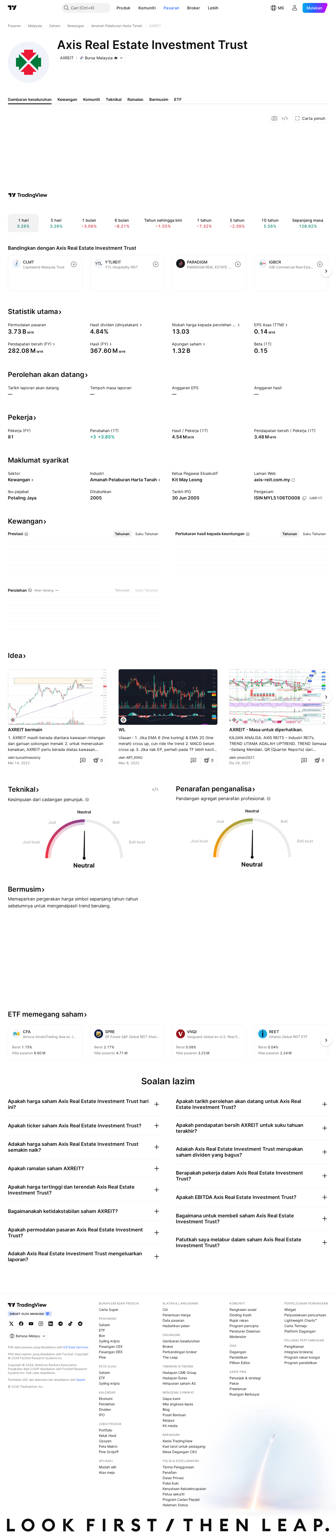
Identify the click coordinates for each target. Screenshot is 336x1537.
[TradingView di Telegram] (60, 1323)
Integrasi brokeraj (298, 1352)
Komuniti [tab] (91, 99)
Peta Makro (108, 1446)
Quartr (80, 1380)
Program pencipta (244, 1326)
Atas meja (107, 1472)
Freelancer (237, 1389)
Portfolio (105, 1430)
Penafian (170, 1472)
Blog (166, 1409)
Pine (102, 1357)
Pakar (234, 1383)
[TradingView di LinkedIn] (50, 1323)
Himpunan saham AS (179, 1383)
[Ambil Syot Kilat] (274, 118)
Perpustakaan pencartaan (305, 1315)
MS (281, 7)
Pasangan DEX (110, 1352)
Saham (104, 1325)
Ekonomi (105, 1399)
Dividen (105, 1409)
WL (122, 729)
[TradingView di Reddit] (80, 1323)
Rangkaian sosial (242, 1309)
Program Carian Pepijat (181, 1499)
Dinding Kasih (240, 1315)
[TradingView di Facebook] (21, 1323)
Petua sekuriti (173, 1494)
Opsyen (105, 1441)
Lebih (213, 7)
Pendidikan (238, 1357)
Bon (102, 1336)
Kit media (170, 1426)
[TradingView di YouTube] (31, 1323)
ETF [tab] (178, 99)
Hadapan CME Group (180, 1372)
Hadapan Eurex (175, 1378)
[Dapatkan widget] (285, 118)
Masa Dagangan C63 (180, 1452)
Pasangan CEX (110, 1346)
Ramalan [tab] (135, 99)
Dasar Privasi (173, 1478)
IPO (102, 1415)
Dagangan (237, 1352)
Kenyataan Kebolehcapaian (184, 1489)
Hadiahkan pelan (176, 1326)
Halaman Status (175, 1505)
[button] (134, 8)
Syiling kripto (109, 1341)
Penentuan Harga (177, 1315)
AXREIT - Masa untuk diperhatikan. (266, 729)
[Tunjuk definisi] (49, 325)
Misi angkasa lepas (178, 1404)
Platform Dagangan (300, 1331)
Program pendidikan (300, 1363)
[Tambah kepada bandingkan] (74, 264)
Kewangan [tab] (67, 99)
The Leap (170, 1357)
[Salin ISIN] (304, 498)
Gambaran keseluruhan (181, 1341)
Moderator (237, 1337)
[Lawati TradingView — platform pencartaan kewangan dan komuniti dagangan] (28, 195)
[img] (116, 58)
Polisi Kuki (171, 1483)
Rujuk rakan (238, 1320)
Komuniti (147, 7)
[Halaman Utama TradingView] (12, 7)
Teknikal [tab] (114, 99)
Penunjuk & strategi (245, 1378)
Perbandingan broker (180, 1352)
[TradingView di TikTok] (70, 1323)
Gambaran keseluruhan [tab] (30, 99)
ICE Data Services (75, 1347)
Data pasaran (173, 1320)
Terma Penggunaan (178, 1467)
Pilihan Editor (239, 1363)
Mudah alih (107, 1467)
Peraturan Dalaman (244, 1331)
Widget (290, 1309)
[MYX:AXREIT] (13, 720)
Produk (124, 7)
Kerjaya (168, 1420)
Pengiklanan (294, 1346)
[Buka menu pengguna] (295, 8)
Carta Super (108, 1309)
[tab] (122, 533)
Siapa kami (171, 1399)
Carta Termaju (295, 1326)
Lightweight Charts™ (300, 1320)
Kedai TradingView (177, 1441)
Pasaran (171, 7)
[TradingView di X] (11, 1323)
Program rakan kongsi (302, 1357)
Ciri (165, 1309)
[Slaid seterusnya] (326, 697)
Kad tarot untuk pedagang (184, 1446)
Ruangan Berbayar (244, 1394)
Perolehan (107, 1404)
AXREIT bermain (25, 729)
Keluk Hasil (107, 1435)
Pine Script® (109, 1452)
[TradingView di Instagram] (40, 1323)
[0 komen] (83, 760)
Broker (193, 7)
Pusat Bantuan (174, 1415)
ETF (102, 1330)
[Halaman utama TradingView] (27, 1305)
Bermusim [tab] (158, 99)
